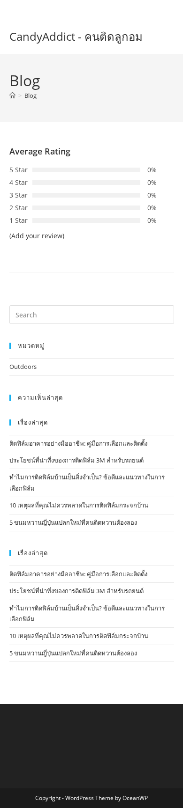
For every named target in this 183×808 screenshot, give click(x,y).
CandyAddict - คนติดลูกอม (76, 36)
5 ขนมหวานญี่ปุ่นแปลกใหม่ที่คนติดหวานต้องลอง (73, 522)
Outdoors (23, 366)
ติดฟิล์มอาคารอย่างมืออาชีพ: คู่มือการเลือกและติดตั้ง (78, 443)
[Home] (12, 95)
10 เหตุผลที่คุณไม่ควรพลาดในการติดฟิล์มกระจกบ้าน (78, 505)
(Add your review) (36, 235)
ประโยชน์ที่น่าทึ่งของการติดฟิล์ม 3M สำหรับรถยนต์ (76, 460)
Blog (30, 95)
